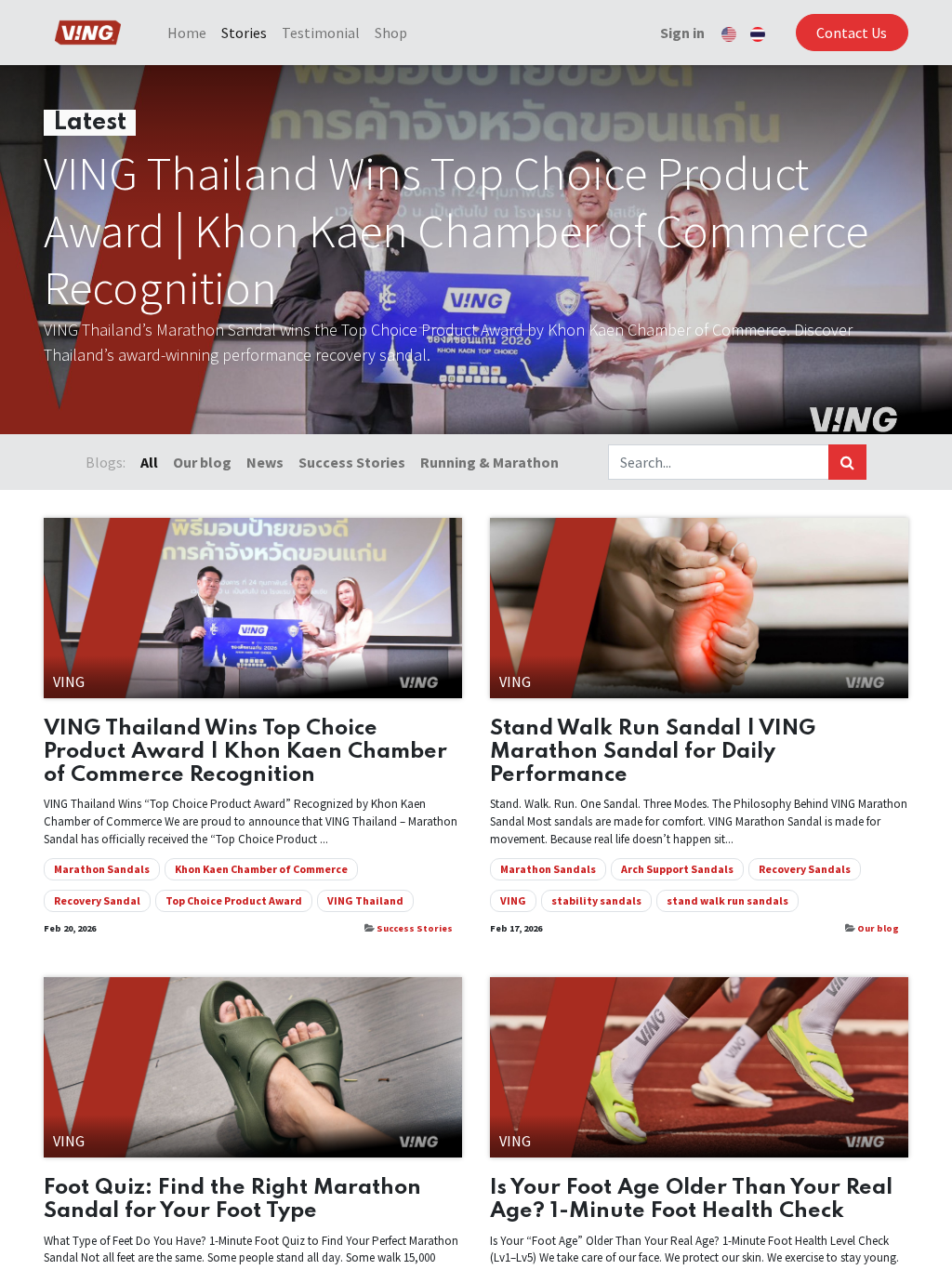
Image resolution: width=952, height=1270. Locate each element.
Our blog (878, 928)
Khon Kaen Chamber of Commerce (261, 869)
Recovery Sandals (805, 869)
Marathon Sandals (102, 869)
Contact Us (851, 32)
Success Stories (415, 928)
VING (513, 900)
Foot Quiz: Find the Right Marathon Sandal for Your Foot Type (232, 1199)
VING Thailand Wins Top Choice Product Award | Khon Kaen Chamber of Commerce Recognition (245, 752)
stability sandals (596, 900)
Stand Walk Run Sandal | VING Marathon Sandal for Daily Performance (652, 752)
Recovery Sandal (97, 900)
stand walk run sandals (727, 900)
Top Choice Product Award (233, 900)
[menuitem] (187, 32)
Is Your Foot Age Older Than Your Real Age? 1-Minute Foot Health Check (691, 1199)
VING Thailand (365, 900)
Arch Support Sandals (677, 869)
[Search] (847, 462)
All (149, 462)
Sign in (682, 32)
